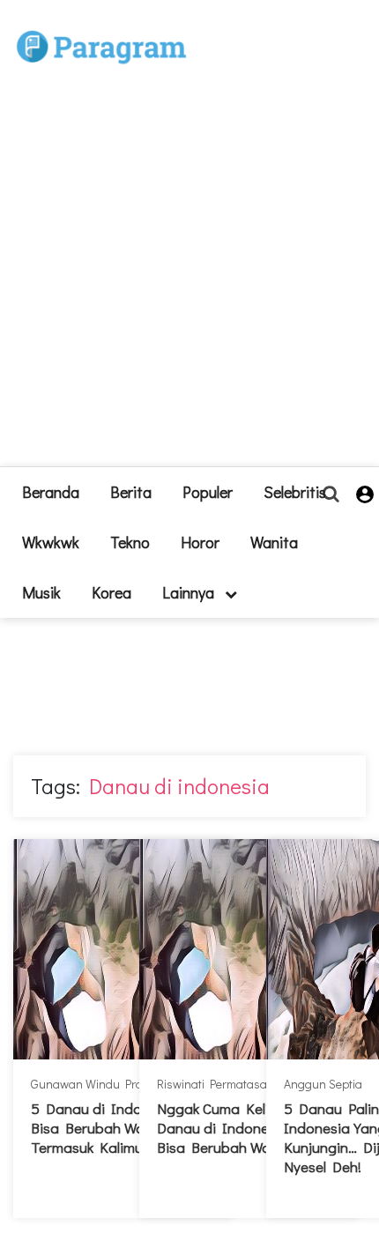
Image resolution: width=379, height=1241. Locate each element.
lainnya (190, 592)
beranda (50, 491)
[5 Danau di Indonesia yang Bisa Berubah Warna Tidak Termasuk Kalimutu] (123, 949)
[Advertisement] (189, 276)
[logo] (101, 27)
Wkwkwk (50, 542)
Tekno (130, 542)
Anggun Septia (323, 1083)
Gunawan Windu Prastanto (103, 1083)
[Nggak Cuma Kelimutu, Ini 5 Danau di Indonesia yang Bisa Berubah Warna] (249, 949)
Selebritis (295, 491)
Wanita (274, 542)
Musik (41, 592)
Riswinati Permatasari (215, 1083)
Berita (131, 491)
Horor (200, 542)
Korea (111, 592)
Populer (207, 491)
